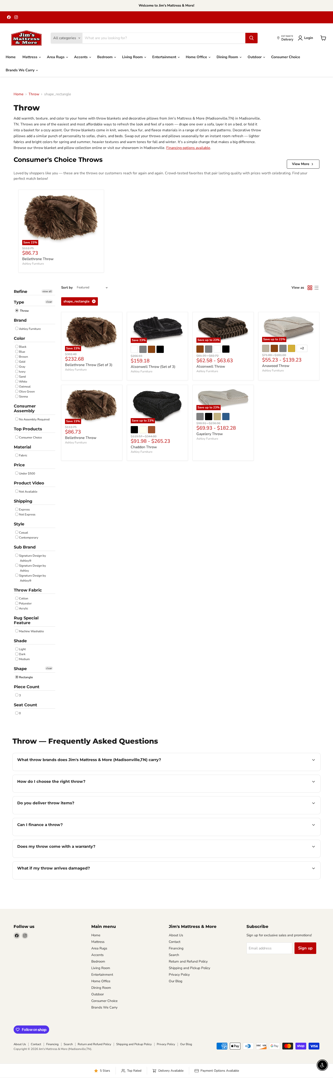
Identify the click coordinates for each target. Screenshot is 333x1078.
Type (19, 302)
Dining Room (228, 57)
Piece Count (26, 686)
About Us (176, 935)
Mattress (30, 57)
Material (22, 447)
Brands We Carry (20, 70)
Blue (22, 352)
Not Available (28, 492)
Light (22, 649)
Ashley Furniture (33, 264)
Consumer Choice (285, 57)
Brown (23, 357)
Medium (24, 659)
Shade (20, 640)
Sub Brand (25, 547)
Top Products (28, 428)
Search (174, 955)
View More (300, 164)
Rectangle (26, 677)
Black (23, 347)
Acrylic (23, 608)
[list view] (316, 288)
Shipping (23, 501)
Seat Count (25, 704)
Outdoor (255, 57)
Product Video (29, 483)
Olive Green (27, 392)
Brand (20, 320)
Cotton (23, 598)
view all (47, 291)
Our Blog (175, 981)
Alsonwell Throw (210, 366)
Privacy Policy (179, 974)
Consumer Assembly (25, 408)
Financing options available (188, 147)
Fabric (23, 455)
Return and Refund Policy (188, 961)
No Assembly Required (34, 419)
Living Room (133, 57)
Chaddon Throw (144, 447)
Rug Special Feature (26, 620)
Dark (22, 654)
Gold (22, 362)
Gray (22, 367)
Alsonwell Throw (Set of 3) (153, 366)
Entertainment (164, 57)
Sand (22, 377)
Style (19, 524)
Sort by (67, 288)
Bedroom (105, 57)
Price (19, 464)
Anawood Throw (275, 365)
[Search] (251, 38)
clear (49, 302)
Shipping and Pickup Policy (189, 968)
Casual (23, 533)
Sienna (23, 397)
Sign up (305, 948)
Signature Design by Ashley (32, 568)
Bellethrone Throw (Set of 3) (88, 364)
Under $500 (27, 474)
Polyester (25, 603)
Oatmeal (25, 387)
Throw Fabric (28, 590)
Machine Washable (31, 631)
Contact (174, 941)
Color (19, 338)
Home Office (197, 57)
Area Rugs (56, 57)
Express (24, 510)
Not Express (27, 515)
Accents (81, 57)
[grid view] (310, 288)
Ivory (22, 372)
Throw (34, 94)
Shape (20, 668)
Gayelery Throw (209, 433)
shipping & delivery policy (261, 813)
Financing (176, 948)
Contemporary (28, 538)
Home (11, 57)
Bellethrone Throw (37, 258)
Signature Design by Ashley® (32, 558)
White (23, 382)
